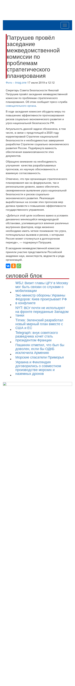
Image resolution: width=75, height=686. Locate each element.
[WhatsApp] (19, 266)
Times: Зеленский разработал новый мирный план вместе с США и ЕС (39, 323)
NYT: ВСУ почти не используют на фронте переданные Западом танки (41, 311)
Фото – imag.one (16, 82)
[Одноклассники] (13, 266)
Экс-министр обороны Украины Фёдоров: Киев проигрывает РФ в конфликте (41, 298)
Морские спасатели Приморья (39, 356)
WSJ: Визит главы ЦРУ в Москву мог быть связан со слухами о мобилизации (41, 286)
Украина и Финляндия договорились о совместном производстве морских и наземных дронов (38, 367)
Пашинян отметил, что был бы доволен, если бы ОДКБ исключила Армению (39, 348)
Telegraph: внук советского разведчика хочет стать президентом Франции (36, 336)
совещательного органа (21, 105)
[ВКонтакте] (8, 266)
